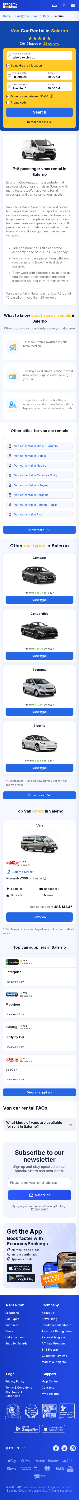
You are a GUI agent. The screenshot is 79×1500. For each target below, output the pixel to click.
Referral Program (53, 1337)
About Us (48, 1312)
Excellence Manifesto (56, 1325)
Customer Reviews (54, 1355)
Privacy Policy (39, 1209)
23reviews (51, 43)
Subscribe (42, 1195)
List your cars (14, 1337)
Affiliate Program (53, 1343)
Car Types (12, 1319)
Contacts (48, 1387)
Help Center (50, 1381)
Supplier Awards (16, 1343)
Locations (12, 1312)
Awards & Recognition (57, 1331)
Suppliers (11, 1325)
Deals (9, 1331)
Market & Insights (54, 1361)
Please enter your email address (33, 1183)
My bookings (50, 1393)
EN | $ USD (17, 1448)
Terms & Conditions (18, 1387)
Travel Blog (49, 1319)
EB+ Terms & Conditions (14, 1394)
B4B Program (50, 1349)
